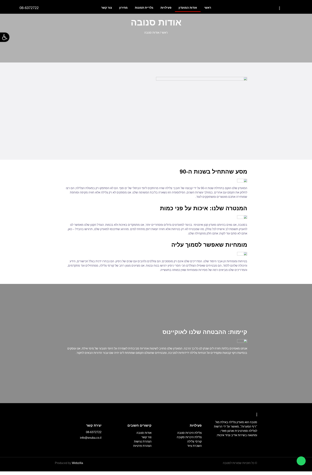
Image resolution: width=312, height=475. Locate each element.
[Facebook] (98, 445)
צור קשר (106, 7)
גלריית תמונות (144, 7)
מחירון (123, 7)
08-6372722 (93, 432)
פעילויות (166, 7)
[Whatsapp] (301, 460)
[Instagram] (91, 445)
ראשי (207, 7)
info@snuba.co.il (90, 437)
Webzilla (77, 463)
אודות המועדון (188, 7)
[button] (4, 37)
